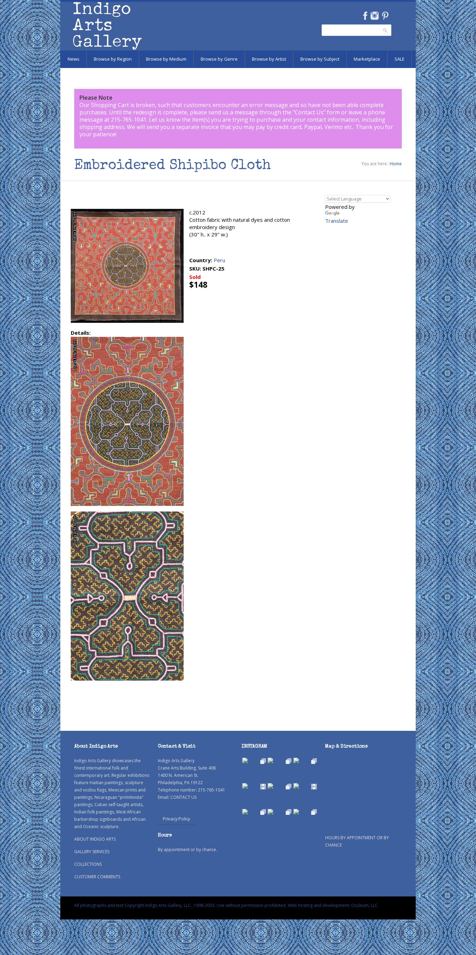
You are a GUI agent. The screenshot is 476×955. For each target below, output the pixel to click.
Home (396, 164)
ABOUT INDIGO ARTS (95, 839)
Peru (219, 260)
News (73, 59)
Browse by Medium (166, 59)
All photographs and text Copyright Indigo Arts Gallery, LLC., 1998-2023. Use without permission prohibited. (180, 905)
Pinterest (385, 16)
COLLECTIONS (88, 864)
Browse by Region (113, 59)
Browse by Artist (269, 59)
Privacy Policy (176, 819)
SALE (399, 59)
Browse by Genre (219, 59)
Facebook (365, 16)
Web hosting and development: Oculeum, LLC (333, 905)
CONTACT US (183, 797)
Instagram (374, 16)
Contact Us (309, 112)
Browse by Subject (319, 59)
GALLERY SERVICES (91, 852)
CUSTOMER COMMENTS (97, 877)
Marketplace (367, 59)
